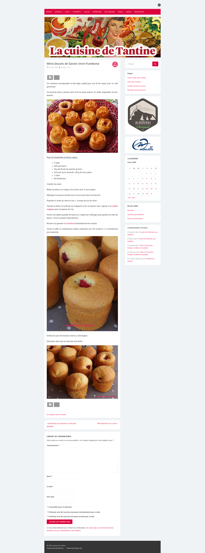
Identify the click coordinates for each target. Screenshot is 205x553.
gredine (63, 67)
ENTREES (58, 12)
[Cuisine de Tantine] (102, 37)
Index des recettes (134, 82)
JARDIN (128, 12)
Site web (50, 497)
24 (151, 189)
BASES (120, 12)
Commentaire (53, 445)
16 (147, 184)
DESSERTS (76, 12)
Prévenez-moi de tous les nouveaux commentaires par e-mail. (74, 512)
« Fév (129, 198)
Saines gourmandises (135, 218)
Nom (49, 476)
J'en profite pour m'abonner (60, 507)
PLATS (67, 12)
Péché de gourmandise (135, 214)
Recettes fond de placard (136, 90)
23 (147, 189)
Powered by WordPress (55, 548)
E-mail (50, 487)
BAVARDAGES (139, 12)
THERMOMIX (97, 12)
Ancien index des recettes (136, 78)
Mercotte (130, 210)
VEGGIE (86, 12)
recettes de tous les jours (136, 86)
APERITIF (49, 12)
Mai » (134, 198)
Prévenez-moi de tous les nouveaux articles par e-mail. (71, 516)
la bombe (69, 223)
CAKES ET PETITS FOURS (57, 415)
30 (147, 194)
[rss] (159, 5)
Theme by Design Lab (74, 548)
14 (138, 184)
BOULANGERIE (110, 12)
